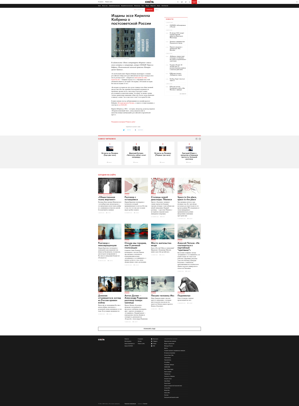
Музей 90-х (167, 390)
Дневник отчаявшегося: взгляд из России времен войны (109, 299)
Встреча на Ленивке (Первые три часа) (162, 154)
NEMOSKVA (167, 367)
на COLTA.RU (122, 105)
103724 (111, 260)
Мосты (166, 348)
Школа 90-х (167, 392)
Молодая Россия (168, 346)
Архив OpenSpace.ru (130, 343)
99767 (163, 216)
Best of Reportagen (168, 369)
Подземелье (184, 296)
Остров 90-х (167, 388)
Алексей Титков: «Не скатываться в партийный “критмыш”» (188, 246)
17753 (109, 212)
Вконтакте (155, 338)
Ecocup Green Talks (168, 355)
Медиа (147, 5)
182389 (136, 162)
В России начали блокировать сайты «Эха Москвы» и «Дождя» (177, 88)
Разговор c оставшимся (131, 198)
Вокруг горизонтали (169, 343)
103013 (137, 212)
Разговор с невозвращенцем (107, 244)
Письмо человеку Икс (162, 296)
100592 (190, 218)
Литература (137, 5)
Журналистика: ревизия (170, 341)
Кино (99, 5)
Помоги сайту (108, 1)
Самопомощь (167, 357)
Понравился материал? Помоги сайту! (123, 122)
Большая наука (168, 378)
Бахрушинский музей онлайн (171, 397)
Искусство (105, 5)
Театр (143, 5)
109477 (136, 321)
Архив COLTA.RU (129, 346)
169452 (189, 162)
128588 (190, 303)
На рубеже (167, 362)
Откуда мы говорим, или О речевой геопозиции (135, 245)
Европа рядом (167, 371)
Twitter (154, 343)
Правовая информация (130, 403)
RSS (154, 346)
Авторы (139, 341)
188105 (110, 162)
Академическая (127, 5)
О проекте (100, 1)
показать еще (149, 329)
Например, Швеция (169, 364)
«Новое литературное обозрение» (121, 58)
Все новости (183, 93)
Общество (153, 5)
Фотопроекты (128, 341)
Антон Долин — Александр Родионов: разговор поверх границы (136, 299)
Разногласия (167, 383)
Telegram (155, 341)
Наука (158, 5)
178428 (163, 162)
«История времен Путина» (126, 103)
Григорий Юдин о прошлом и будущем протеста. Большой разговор (189, 156)
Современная (114, 5)
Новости (149, 9)
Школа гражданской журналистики (173, 385)
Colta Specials (164, 5)
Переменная (167, 374)
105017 (189, 271)
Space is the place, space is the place (187, 198)
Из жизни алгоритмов (169, 353)
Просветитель (167, 360)
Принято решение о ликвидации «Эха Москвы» (176, 48)
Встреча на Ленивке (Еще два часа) (110, 154)
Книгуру (166, 395)
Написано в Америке (169, 376)
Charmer (145, 403)
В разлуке (100, 293)
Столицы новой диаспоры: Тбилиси (161, 198)
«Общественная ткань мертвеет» (107, 198)
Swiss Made (167, 381)
